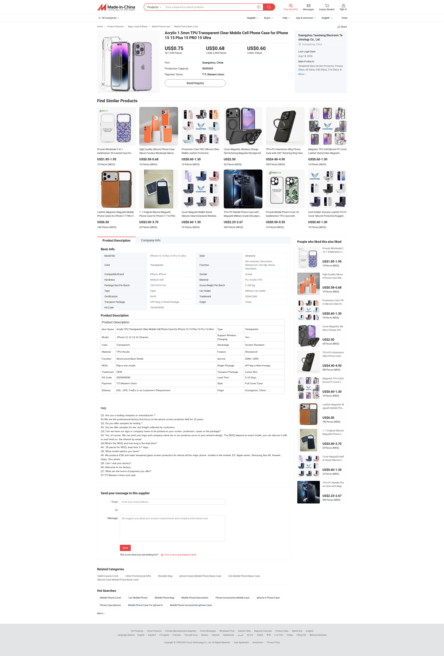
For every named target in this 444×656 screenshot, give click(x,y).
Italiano (204, 634)
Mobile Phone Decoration (194, 597)
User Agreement (241, 642)
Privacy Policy (273, 642)
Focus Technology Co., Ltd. (199, 642)
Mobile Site (297, 630)
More (301, 74)
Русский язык (191, 634)
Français (177, 634)
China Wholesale (208, 630)
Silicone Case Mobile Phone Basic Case (118, 579)
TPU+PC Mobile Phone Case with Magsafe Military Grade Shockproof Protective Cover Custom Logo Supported (333, 484)
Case (153, 290)
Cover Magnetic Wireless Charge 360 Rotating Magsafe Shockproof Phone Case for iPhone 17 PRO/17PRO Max (333, 328)
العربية (240, 634)
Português (164, 634)
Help (285, 17)
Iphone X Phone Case (268, 597)
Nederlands (228, 634)
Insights (309, 630)
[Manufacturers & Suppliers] (116, 7)
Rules (345, 17)
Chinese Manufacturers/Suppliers (180, 630)
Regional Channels (263, 630)
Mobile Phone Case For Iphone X (145, 605)
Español (152, 634)
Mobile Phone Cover (110, 597)
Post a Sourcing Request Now (178, 554)
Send (125, 547)
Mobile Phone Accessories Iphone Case (191, 605)
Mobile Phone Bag (164, 597)
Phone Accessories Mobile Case (232, 597)
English (141, 634)
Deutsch (216, 634)
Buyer (267, 17)
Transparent (156, 265)
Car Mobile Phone (138, 597)
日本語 (260, 634)
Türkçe (290, 634)
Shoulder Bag (165, 576)
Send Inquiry (195, 83)
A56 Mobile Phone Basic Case (244, 576)
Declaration (258, 642)
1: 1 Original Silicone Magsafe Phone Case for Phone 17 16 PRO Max (333, 432)
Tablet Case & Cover (107, 576)
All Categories (109, 17)
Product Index (281, 630)
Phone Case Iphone (110, 605)
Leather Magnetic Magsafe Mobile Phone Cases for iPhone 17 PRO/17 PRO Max (333, 406)
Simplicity (250, 255)
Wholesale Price (226, 630)
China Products (154, 630)
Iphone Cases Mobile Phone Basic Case (200, 576)
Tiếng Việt (301, 634)
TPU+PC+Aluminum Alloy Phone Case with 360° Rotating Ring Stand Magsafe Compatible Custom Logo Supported (333, 354)
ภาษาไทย (278, 634)
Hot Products (137, 630)
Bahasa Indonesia (318, 634)
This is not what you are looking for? (139, 554)
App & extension (304, 17)
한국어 (250, 634)
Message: (112, 518)
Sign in (343, 9)
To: (116, 510)
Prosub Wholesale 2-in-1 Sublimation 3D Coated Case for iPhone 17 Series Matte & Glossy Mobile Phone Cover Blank (333, 250)
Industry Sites (244, 630)
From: (114, 501)
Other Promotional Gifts (138, 576)
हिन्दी (269, 634)
